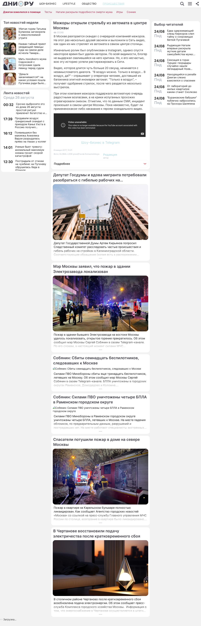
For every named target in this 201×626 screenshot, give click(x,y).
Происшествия (113, 3)
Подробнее (62, 163)
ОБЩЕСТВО (89, 3)
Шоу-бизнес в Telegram (100, 142)
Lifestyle (69, 3)
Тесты (48, 12)
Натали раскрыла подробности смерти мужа (84, 12)
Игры (119, 12)
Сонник (131, 12)
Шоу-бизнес (47, 3)
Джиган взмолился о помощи (22, 12)
